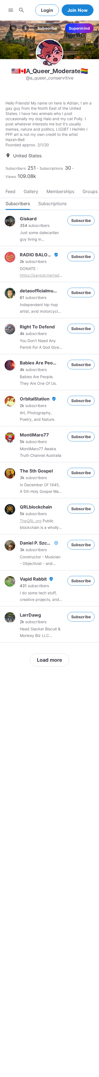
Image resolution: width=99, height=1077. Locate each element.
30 (68, 168)
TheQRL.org (31, 520)
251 (32, 168)
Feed (10, 191)
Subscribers (16, 168)
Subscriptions (51, 168)
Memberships (60, 191)
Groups (90, 191)
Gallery (31, 191)
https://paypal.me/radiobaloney (48, 275)
